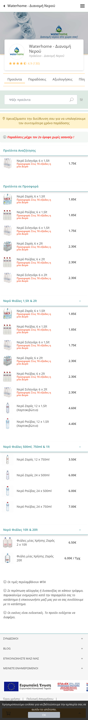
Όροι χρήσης (11, 699)
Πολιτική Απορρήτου (39, 699)
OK (44, 715)
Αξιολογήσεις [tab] (62, 79)
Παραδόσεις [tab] (37, 79)
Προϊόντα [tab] (14, 79)
